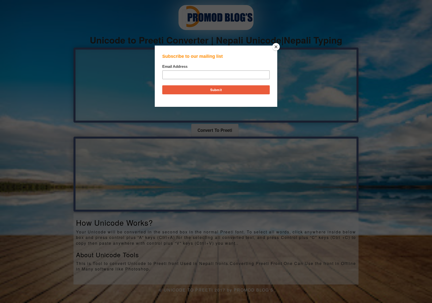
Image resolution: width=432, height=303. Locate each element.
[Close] (276, 47)
